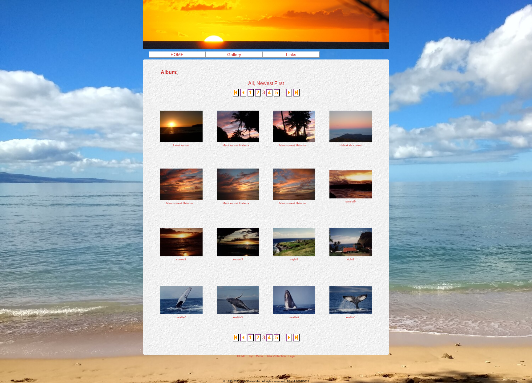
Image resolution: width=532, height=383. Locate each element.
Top (250, 356)
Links (291, 54)
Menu (259, 356)
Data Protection (276, 356)
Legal (291, 356)
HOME (177, 54)
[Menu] (266, 47)
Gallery (234, 54)
